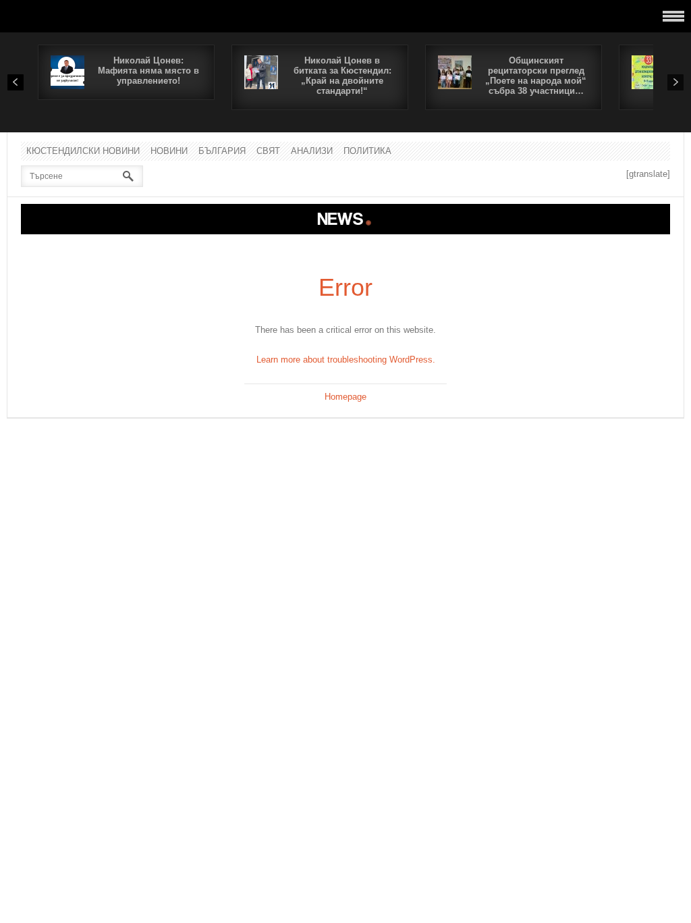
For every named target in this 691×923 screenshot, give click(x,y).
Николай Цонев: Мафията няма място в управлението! (148, 70)
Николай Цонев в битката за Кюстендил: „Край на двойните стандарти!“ (342, 75)
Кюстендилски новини (83, 151)
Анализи (312, 151)
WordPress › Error (345, 219)
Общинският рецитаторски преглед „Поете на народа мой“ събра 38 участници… (535, 75)
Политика (367, 151)
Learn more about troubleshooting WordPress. (345, 359)
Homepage (345, 397)
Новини (169, 151)
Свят (268, 151)
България (222, 151)
